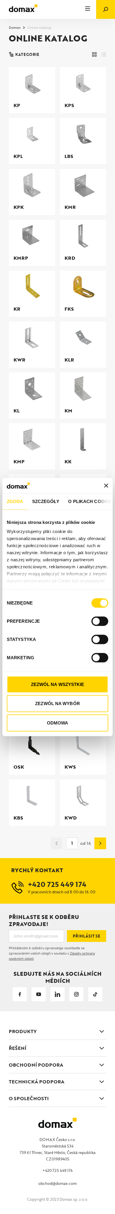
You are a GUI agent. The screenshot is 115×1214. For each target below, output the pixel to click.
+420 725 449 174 (57, 1170)
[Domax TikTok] (95, 994)
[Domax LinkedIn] (57, 994)
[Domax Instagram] (76, 994)
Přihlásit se (86, 936)
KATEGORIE (27, 54)
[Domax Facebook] (20, 994)
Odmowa (57, 722)
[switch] (99, 621)
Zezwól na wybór (57, 703)
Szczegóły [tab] (46, 501)
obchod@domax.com (57, 1183)
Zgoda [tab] (15, 501)
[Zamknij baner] (106, 485)
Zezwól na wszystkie (57, 684)
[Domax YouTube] (39, 994)
